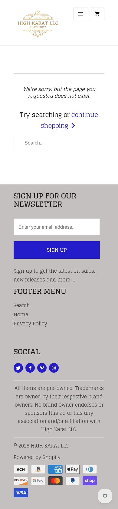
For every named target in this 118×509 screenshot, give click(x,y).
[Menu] (81, 14)
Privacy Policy (30, 323)
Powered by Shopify (37, 457)
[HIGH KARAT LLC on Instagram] (53, 368)
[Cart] (97, 14)
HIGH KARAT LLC (50, 445)
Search (22, 305)
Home (21, 314)
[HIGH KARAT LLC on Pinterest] (42, 368)
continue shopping (69, 120)
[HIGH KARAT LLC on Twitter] (18, 368)
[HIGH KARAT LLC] (38, 25)
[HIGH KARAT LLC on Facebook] (30, 368)
